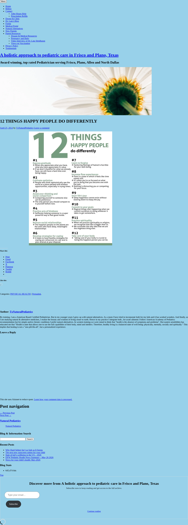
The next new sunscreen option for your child (25, 452)
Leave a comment (41, 128)
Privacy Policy (12, 46)
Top (1, 475)
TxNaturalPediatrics (24, 128)
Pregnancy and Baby (20, 38)
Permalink (36, 294)
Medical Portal (12, 26)
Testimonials (11, 48)
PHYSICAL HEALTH (20, 294)
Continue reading (94, 511)
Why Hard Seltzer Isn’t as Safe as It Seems (24, 450)
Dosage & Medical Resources (24, 36)
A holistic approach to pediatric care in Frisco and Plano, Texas (59, 55)
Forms (8, 23)
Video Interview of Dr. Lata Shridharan (28, 41)
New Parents (11, 31)
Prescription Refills (19, 16)
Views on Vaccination (20, 43)
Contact (9, 11)
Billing (8, 9)
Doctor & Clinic (13, 18)
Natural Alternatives (14, 28)
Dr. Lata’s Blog (12, 21)
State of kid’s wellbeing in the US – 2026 (23, 455)
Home (8, 6)
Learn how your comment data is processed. (53, 399)
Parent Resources (13, 33)
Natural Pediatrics (10, 420)
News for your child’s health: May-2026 (23, 460)
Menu (3, 1)
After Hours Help (18, 14)
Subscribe (13, 504)
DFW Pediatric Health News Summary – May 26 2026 (29, 457)
